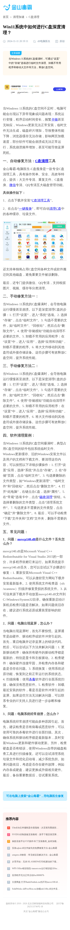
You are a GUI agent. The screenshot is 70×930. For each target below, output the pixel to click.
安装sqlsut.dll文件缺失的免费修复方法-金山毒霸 (34, 848)
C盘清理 (41, 161)
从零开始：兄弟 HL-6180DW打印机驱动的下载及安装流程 (36, 861)
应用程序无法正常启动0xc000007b (28, 875)
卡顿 (54, 119)
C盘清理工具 (41, 200)
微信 (12, 185)
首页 (6, 16)
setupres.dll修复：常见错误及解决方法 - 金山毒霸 (35, 855)
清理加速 (18, 16)
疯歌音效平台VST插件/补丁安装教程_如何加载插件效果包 (36, 841)
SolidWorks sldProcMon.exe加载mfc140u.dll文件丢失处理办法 (36, 889)
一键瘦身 (25, 208)
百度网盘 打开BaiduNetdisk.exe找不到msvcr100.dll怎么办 (36, 882)
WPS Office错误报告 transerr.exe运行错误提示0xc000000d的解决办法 (36, 868)
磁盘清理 (45, 497)
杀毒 (32, 679)
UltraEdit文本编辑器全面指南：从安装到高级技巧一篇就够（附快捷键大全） (36, 827)
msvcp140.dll (26, 539)
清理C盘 (55, 208)
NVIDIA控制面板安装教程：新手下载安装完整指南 (36, 834)
